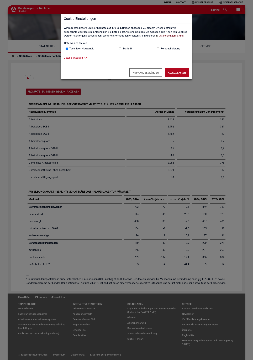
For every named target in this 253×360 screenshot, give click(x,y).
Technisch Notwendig (81, 48)
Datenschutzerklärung (171, 35)
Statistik (127, 48)
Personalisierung (170, 48)
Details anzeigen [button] (73, 57)
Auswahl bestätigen (146, 72)
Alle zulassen (177, 72)
